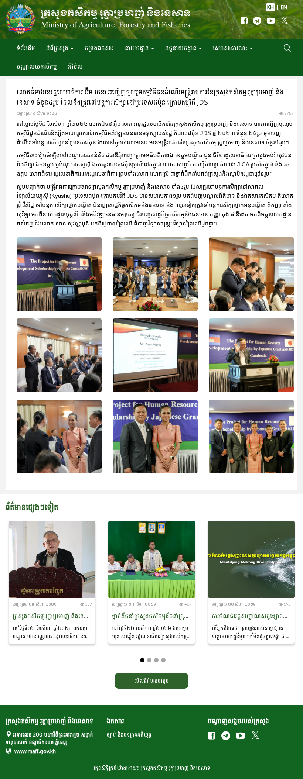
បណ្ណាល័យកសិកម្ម (37, 66)
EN (284, 7)
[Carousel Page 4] (163, 660)
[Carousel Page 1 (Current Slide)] (142, 660)
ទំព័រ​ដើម (26, 48)
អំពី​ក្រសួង (58, 48)
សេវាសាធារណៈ (231, 48)
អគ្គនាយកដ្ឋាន (181, 48)
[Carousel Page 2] (149, 660)
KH (270, 7)
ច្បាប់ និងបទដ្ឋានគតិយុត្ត (129, 734)
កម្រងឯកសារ (99, 48)
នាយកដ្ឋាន (137, 48)
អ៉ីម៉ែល (75, 66)
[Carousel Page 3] (156, 660)
